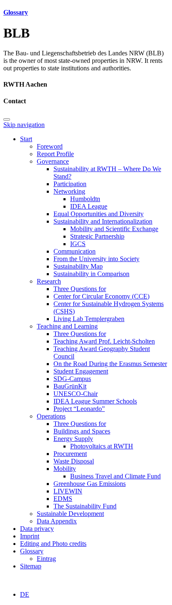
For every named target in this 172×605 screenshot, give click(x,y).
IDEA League (88, 206)
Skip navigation (24, 124)
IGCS (78, 243)
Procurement (70, 453)
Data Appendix (57, 521)
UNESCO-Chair (75, 393)
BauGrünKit (69, 386)
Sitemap (30, 566)
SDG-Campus (72, 378)
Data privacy (37, 528)
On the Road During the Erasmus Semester (110, 363)
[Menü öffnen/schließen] (6, 119)
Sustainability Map (78, 266)
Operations (51, 416)
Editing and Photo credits (53, 543)
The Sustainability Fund (84, 506)
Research (49, 281)
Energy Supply (73, 438)
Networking (69, 191)
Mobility (64, 468)
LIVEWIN (67, 491)
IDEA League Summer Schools (95, 401)
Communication (74, 251)
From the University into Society (96, 258)
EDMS (62, 498)
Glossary (15, 12)
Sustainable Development (70, 513)
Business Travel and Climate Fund (115, 476)
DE (24, 594)
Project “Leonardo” (79, 408)
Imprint (29, 536)
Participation (69, 183)
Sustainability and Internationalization (102, 221)
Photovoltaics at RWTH (101, 446)
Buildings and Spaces (81, 431)
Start (26, 138)
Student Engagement (80, 371)
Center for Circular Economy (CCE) (101, 296)
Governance (53, 161)
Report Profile (55, 153)
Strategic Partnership (97, 236)
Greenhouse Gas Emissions (89, 483)
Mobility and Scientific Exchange (114, 228)
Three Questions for (79, 288)
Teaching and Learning (67, 326)
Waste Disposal (73, 461)
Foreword (50, 146)
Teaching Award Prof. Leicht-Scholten (104, 341)
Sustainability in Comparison (91, 273)
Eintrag (46, 558)
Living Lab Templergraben (88, 318)
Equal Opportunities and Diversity (98, 213)
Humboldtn (85, 198)
